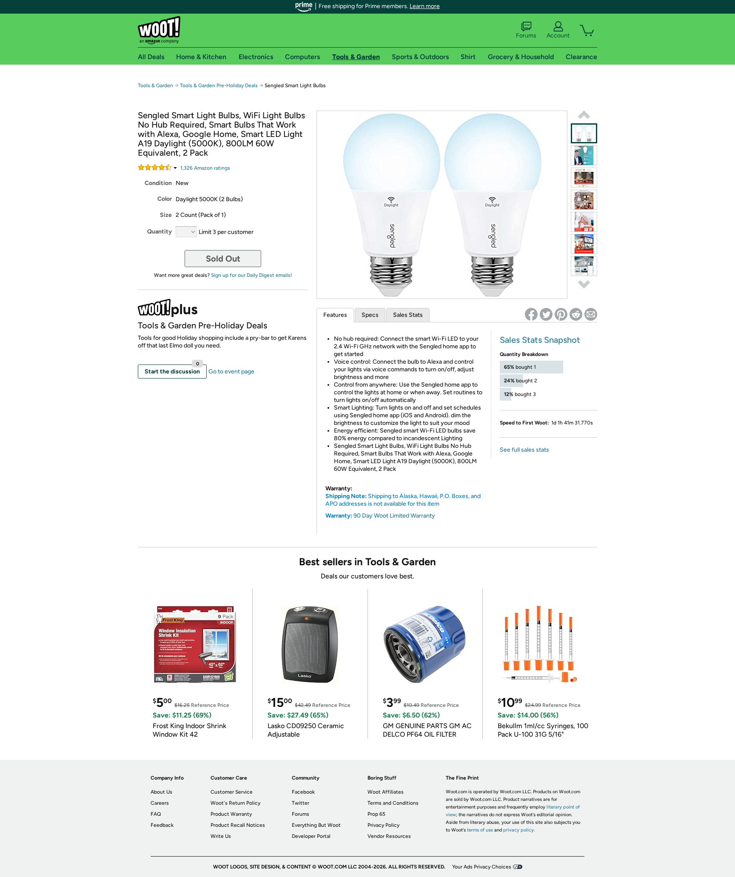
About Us (161, 792)
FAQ (156, 814)
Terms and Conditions (393, 803)
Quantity (159, 231)
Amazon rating (205, 168)
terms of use (480, 830)
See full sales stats (524, 449)
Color (164, 198)
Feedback (162, 825)
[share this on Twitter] (546, 314)
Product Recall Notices (238, 825)
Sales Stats (408, 315)
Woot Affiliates (386, 792)
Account (558, 35)
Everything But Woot (316, 825)
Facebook (303, 792)
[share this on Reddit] (576, 314)
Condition (158, 183)
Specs (370, 315)
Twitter (300, 803)
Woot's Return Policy (235, 803)
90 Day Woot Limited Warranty (394, 515)
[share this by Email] (590, 314)
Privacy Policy (383, 825)
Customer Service (232, 792)
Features (335, 315)
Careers (160, 803)
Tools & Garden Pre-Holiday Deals (219, 85)
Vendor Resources (389, 836)
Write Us (221, 836)
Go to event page (231, 371)
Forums (526, 35)
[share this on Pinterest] (561, 314)
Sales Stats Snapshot (540, 340)
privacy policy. (519, 830)
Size (166, 215)
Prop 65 (376, 814)
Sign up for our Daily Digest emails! (251, 275)
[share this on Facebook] (531, 314)
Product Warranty (231, 814)
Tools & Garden (155, 85)
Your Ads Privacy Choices (481, 867)
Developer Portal (311, 836)
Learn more (425, 6)
